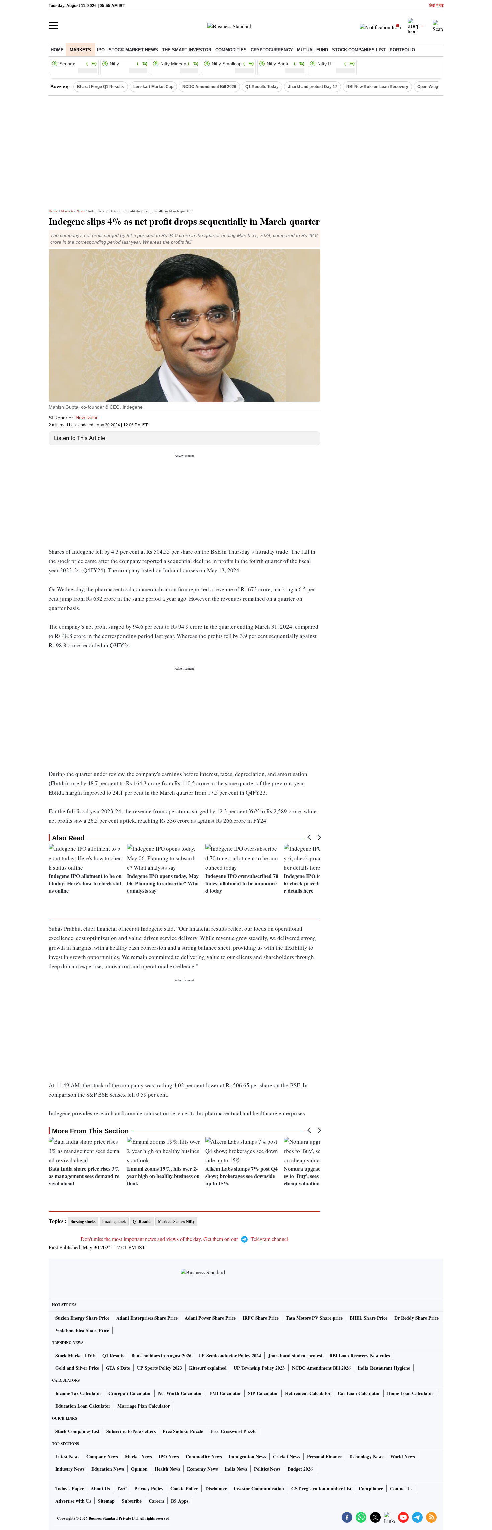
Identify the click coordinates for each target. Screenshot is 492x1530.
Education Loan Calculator (82, 1405)
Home (57, 49)
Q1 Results (113, 1355)
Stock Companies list (359, 49)
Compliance (371, 1488)
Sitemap (106, 1500)
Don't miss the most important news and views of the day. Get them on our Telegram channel (184, 1238)
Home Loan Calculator (410, 1393)
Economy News (202, 1468)
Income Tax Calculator (78, 1393)
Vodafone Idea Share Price (82, 1330)
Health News (167, 1468)
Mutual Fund (312, 49)
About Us (100, 1488)
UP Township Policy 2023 (259, 1367)
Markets (80, 49)
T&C (122, 1488)
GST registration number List (321, 1488)
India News (236, 1468)
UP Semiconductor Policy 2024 (229, 1355)
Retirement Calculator (308, 1393)
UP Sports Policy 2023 (159, 1367)
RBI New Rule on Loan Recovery (377, 86)
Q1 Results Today (262, 86)
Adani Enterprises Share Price (147, 1317)
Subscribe (132, 1500)
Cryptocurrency (272, 49)
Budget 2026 (300, 1468)
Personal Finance (324, 1456)
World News (402, 1456)
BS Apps (179, 1500)
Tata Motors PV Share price (314, 1317)
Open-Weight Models (437, 86)
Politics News (267, 1468)
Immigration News (247, 1456)
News (80, 210)
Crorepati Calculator (129, 1393)
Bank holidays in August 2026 (161, 1355)
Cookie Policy (184, 1488)
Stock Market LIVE (75, 1355)
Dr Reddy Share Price (416, 1317)
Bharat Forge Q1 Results (100, 86)
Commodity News (204, 1456)
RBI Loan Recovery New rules (359, 1355)
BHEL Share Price (368, 1317)
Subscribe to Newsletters (131, 1431)
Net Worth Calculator (180, 1393)
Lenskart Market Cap (153, 86)
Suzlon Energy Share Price (82, 1317)
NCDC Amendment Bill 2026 (209, 86)
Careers (156, 1500)
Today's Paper (69, 1488)
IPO (101, 49)
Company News (102, 1456)
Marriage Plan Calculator (143, 1405)
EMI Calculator (225, 1393)
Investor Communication (259, 1488)
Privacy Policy (148, 1488)
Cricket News (286, 1456)
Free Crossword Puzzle (233, 1431)
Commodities (231, 49)
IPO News (169, 1456)
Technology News (366, 1456)
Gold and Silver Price (77, 1367)
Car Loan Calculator (359, 1393)
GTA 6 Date (118, 1367)
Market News (138, 1456)
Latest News (67, 1456)
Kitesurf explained (208, 1367)
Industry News (69, 1468)
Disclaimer (216, 1488)
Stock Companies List (77, 1431)
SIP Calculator (263, 1393)
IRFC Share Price (261, 1317)
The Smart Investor (186, 49)
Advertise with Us (73, 1500)
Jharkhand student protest (295, 1355)
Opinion (139, 1468)
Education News (107, 1468)
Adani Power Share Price (210, 1317)
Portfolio (402, 49)
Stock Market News (133, 49)
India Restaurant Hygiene (384, 1367)
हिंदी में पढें (436, 5)
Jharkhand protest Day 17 (312, 86)
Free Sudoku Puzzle (183, 1431)
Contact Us (401, 1488)
